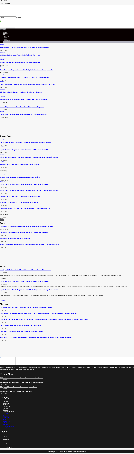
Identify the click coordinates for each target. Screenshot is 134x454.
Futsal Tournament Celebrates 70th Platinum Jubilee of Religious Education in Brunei (27, 84)
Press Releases (6, 40)
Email (1, 218)
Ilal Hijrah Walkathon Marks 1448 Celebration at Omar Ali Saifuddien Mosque (25, 142)
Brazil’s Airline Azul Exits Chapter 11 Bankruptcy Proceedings (20, 177)
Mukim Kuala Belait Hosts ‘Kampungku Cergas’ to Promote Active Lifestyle (24, 47)
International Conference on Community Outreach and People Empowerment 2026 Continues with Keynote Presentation (38, 313)
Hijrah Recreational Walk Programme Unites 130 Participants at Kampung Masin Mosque (29, 157)
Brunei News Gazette (5, 3)
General (5, 32)
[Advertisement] (46, 125)
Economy (5, 33)
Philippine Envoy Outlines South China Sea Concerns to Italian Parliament (24, 99)
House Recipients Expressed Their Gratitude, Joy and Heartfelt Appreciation (24, 77)
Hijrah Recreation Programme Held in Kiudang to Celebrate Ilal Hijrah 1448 (24, 150)
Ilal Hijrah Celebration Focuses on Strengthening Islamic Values (18, 387)
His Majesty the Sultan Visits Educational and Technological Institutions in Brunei (26, 307)
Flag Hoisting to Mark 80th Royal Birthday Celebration (16, 391)
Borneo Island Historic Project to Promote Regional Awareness (20, 164)
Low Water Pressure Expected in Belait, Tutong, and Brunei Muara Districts (24, 232)
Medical (5, 39)
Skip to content (3, 0)
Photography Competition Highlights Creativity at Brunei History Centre (23, 114)
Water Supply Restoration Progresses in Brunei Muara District (20, 62)
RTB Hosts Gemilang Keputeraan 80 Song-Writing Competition (20, 325)
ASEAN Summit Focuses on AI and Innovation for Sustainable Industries (21, 378)
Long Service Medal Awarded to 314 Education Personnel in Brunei (21, 331)
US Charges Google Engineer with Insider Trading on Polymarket (21, 92)
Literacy (5, 37)
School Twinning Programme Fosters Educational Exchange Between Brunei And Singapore (29, 244)
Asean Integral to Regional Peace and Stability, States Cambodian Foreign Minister (26, 70)
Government (6, 36)
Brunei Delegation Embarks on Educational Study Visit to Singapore (22, 107)
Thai (7, 42)
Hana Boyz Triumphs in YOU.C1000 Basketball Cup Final (19, 202)
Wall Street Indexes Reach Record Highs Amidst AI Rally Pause (20, 55)
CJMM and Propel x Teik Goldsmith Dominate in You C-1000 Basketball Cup (25, 208)
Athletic (5, 35)
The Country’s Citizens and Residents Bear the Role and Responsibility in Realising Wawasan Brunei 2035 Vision (36, 337)
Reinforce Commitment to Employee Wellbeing (15, 238)
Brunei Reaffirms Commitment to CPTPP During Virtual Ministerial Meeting (22, 382)
